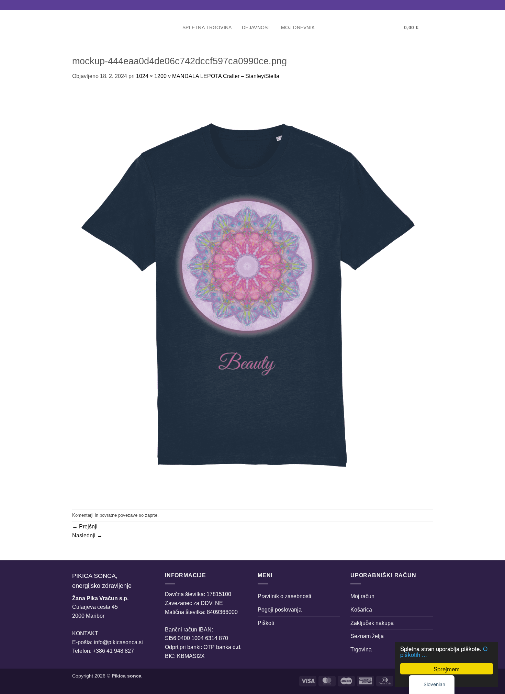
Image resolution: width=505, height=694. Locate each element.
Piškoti (266, 623)
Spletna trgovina (207, 27)
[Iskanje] (369, 28)
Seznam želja (367, 636)
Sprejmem (447, 668)
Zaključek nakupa (372, 623)
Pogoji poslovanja (280, 610)
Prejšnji (85, 526)
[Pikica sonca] (122, 27)
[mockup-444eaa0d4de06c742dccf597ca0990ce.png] (248, 295)
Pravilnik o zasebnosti (284, 596)
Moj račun (362, 596)
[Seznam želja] (391, 27)
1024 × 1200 (151, 76)
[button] (380, 27)
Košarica (361, 610)
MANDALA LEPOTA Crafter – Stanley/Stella (225, 76)
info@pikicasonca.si (118, 642)
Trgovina (361, 649)
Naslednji (87, 535)
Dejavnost (256, 27)
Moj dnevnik (298, 27)
